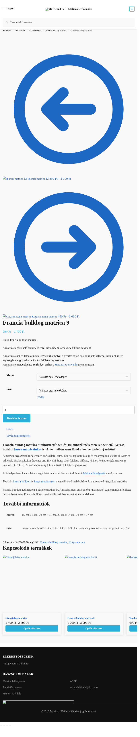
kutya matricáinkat (27, 449)
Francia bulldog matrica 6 (81, 618)
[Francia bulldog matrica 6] (94, 584)
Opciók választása (32, 628)
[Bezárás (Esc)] (10, 725)
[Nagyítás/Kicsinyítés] (1, 725)
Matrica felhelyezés (94, 473)
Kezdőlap (7, 30)
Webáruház (20, 30)
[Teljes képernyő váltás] (4, 725)
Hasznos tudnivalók (66, 364)
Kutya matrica (35, 30)
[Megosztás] (7, 725)
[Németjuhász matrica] (32, 584)
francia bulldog (21, 481)
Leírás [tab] (9, 429)
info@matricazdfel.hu (16, 663)
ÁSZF (73, 681)
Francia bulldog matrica (56, 30)
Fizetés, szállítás (12, 693)
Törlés (40, 397)
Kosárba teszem (16, 418)
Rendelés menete (12, 687)
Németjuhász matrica (16, 618)
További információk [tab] (18, 435)
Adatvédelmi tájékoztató (84, 687)
